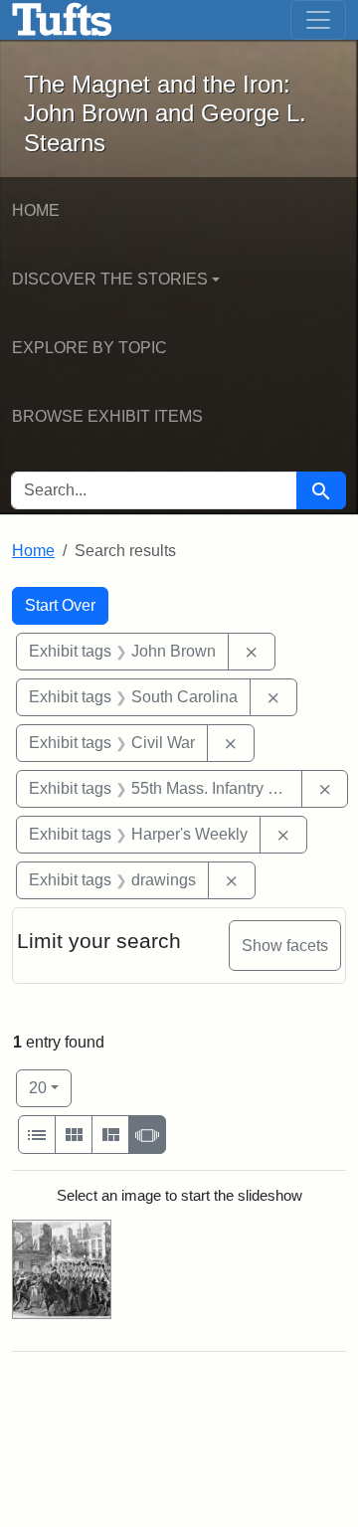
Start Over (60, 605)
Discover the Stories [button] (110, 279)
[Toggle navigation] (318, 20)
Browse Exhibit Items (107, 416)
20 (50, 1087)
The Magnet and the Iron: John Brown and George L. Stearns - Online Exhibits (62, 20)
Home (36, 210)
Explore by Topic (89, 347)
